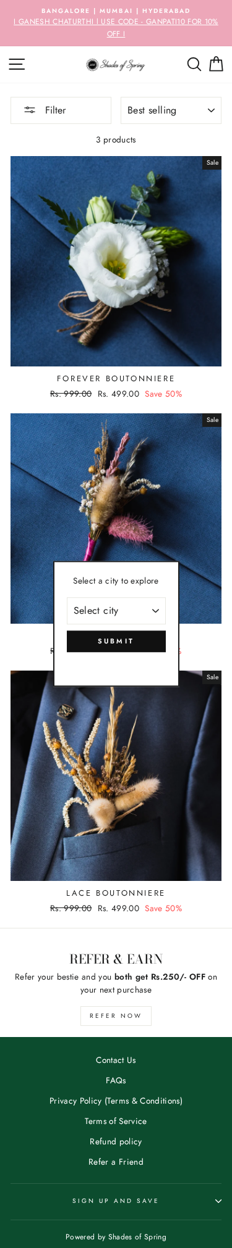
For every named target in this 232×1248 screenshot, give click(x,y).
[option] (116, 23)
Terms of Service (116, 1121)
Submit (116, 641)
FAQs (116, 1080)
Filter (54, 110)
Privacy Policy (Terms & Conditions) (116, 1100)
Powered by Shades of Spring (116, 1236)
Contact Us (115, 1060)
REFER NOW (116, 1015)
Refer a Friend (116, 1161)
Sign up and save (116, 1200)
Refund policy (116, 1141)
